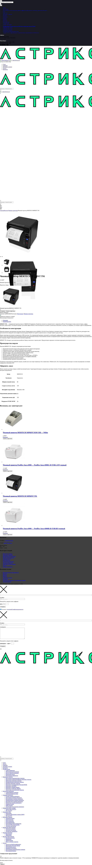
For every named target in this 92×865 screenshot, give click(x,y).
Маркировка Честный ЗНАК (13, 845)
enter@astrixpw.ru (8, 543)
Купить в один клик (10, 311)
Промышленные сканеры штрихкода (15, 800)
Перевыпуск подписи (11, 848)
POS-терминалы (10, 821)
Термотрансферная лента (12, 793)
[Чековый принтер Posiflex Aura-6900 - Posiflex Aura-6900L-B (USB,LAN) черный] (13, 462)
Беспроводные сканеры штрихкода (14, 801)
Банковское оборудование (9, 556)
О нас (4, 64)
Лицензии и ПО (7, 559)
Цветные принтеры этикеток (13, 783)
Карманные (8, 839)
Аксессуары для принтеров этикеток (15, 790)
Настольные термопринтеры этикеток (15, 778)
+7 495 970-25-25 (9, 540)
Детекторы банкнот (10, 828)
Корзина (5, 576)
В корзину (3, 311)
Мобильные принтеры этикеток (13, 780)
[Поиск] (0, 90)
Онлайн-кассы (6, 560)
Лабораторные (9, 840)
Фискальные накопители (12, 775)
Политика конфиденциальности (11, 572)
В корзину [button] (5, 437)
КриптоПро (9, 813)
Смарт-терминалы (10, 770)
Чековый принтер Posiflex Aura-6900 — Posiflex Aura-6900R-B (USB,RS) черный (34, 528)
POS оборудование (7, 553)
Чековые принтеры (28, 313)
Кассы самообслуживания (12, 773)
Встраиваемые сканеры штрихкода (14, 799)
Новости (5, 573)
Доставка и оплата (7, 67)
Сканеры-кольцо (10, 804)
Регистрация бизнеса (11, 850)
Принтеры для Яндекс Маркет (13, 788)
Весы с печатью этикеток (12, 841)
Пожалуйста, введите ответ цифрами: (9, 601)
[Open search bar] (0, 200)
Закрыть (2, 864)
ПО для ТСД (9, 810)
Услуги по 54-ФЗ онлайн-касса (13, 844)
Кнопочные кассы (10, 774)
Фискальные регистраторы (12, 771)
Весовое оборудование (8, 557)
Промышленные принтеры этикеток (15, 782)
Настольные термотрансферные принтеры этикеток (18, 779)
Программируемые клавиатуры (13, 823)
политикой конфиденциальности (15, 609)
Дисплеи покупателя (11, 826)
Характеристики (7, 321)
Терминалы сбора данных (9, 564)
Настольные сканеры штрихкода (14, 797)
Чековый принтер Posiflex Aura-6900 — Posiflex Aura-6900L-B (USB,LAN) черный (34, 465)
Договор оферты (7, 581)
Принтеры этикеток (8, 555)
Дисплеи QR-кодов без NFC (13, 825)
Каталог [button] (2, 86)
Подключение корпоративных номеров (15, 849)
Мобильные (9, 835)
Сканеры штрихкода (8, 562)
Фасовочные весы (10, 837)
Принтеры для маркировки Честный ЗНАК (16, 784)
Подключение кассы (11, 847)
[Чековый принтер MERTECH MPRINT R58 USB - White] (13, 429)
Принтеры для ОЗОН (11, 786)
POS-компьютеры (10, 822)
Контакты (5, 69)
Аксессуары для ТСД (11, 809)
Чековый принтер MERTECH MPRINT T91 (20, 496)
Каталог (5, 575)
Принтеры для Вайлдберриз (12, 787)
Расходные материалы (8, 561)
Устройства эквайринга (11, 831)
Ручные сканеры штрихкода (12, 796)
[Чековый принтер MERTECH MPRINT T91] (13, 493)
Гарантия (5, 65)
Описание (5, 320)
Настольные (20, 313)
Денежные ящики (10, 818)
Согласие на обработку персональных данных (14, 580)
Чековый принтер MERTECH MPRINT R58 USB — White (25, 432)
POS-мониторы (9, 819)
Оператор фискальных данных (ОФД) (15, 814)
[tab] (47, 320)
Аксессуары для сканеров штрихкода (15, 806)
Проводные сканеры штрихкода (13, 802)
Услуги (4, 68)
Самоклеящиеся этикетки (12, 792)
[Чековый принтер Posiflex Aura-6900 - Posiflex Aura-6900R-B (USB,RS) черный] (13, 525)
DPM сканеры (9, 805)
